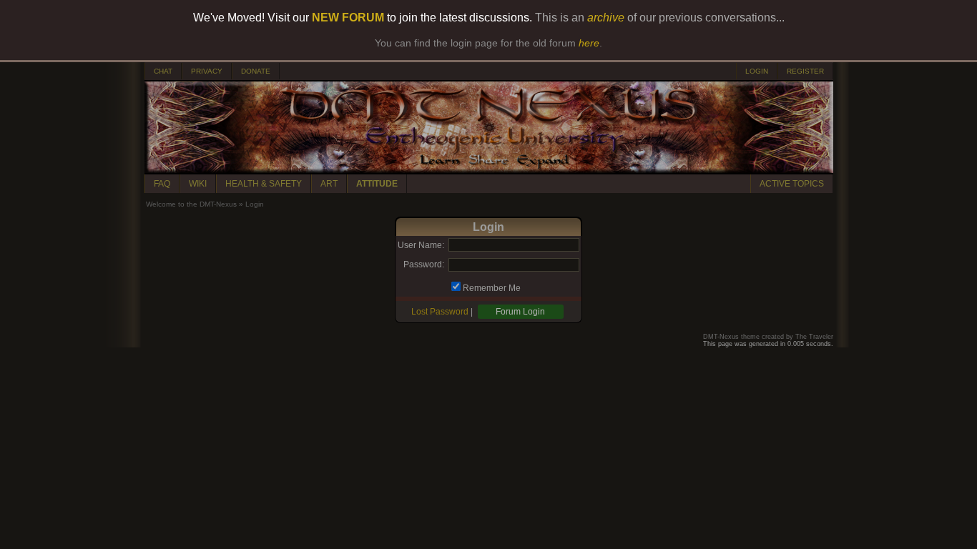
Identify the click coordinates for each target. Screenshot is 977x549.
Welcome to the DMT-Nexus (191, 204)
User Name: (421, 245)
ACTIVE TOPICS (792, 184)
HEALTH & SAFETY (263, 184)
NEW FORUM (348, 17)
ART (329, 184)
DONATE (255, 71)
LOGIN (756, 71)
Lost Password (439, 312)
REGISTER (805, 71)
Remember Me (492, 288)
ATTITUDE (377, 184)
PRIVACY (206, 71)
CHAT (163, 71)
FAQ (162, 184)
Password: (423, 264)
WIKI (198, 184)
